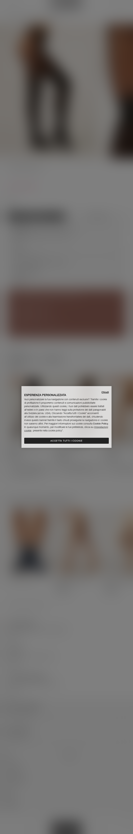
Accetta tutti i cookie (66, 440)
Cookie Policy (100, 423)
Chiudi (105, 392)
